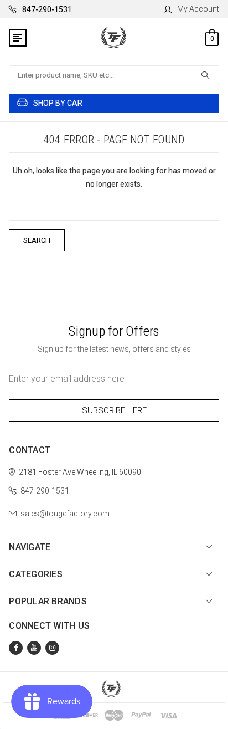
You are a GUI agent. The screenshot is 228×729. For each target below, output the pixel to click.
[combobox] (114, 75)
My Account (198, 8)
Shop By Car (57, 103)
